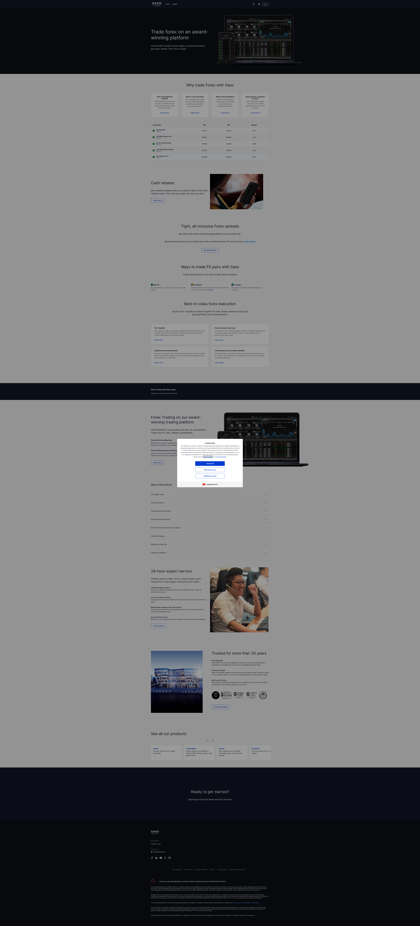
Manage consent (210, 476)
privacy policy (221, 457)
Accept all (210, 463)
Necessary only (210, 470)
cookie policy (208, 457)
